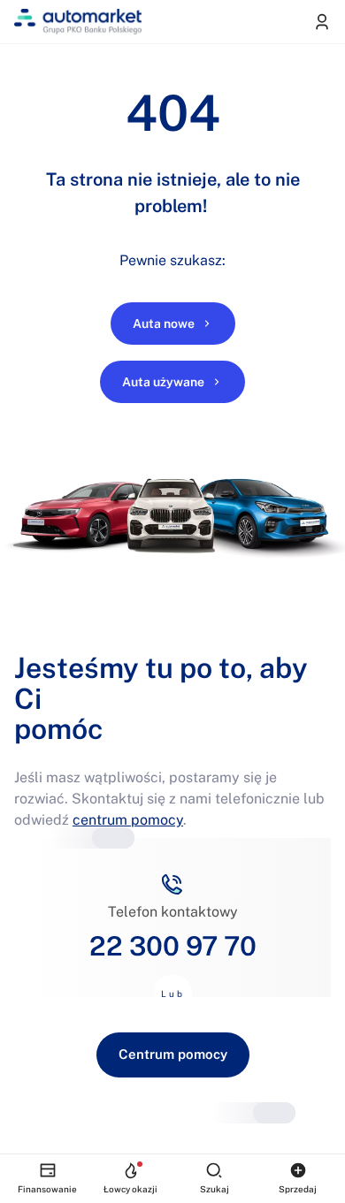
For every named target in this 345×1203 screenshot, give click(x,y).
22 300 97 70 (173, 946)
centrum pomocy (128, 819)
